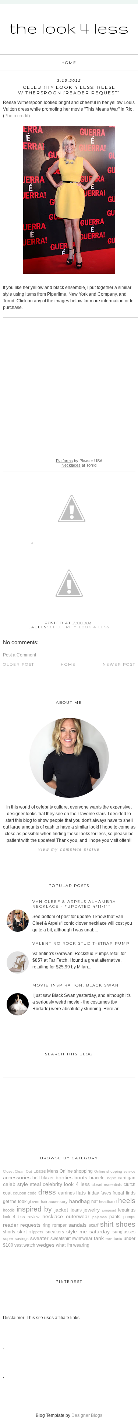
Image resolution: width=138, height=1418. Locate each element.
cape (111, 1178)
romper (59, 1225)
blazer (47, 1177)
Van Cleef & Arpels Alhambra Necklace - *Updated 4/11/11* (74, 904)
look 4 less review (21, 1216)
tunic (118, 1238)
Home (69, 62)
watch (29, 1245)
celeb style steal (22, 1184)
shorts (9, 1231)
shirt (106, 1224)
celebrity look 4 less (80, 627)
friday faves (99, 1193)
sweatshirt (60, 1238)
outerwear (77, 1216)
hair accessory (54, 1201)
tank (99, 1238)
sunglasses (124, 1231)
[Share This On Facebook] (32, 544)
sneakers (55, 1231)
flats (81, 1193)
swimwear (82, 1238)
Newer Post (119, 664)
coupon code (24, 1193)
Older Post (18, 664)
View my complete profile (69, 849)
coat (7, 1193)
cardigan (126, 1177)
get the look (14, 1201)
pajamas (99, 1217)
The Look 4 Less (69, 28)
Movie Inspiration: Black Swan (75, 985)
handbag (79, 1201)
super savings (16, 1238)
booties (64, 1177)
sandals (77, 1225)
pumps (129, 1216)
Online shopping (76, 1171)
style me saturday (88, 1231)
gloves (33, 1201)
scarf (93, 1225)
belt (36, 1177)
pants (114, 1216)
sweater (39, 1238)
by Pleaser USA (79, 460)
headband (108, 1201)
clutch (129, 1184)
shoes (125, 1224)
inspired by (34, 1209)
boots (80, 1177)
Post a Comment (19, 655)
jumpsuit (109, 1210)
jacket (61, 1210)
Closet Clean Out (17, 1171)
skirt (22, 1231)
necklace (52, 1216)
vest (18, 1245)
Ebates (39, 1171)
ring (46, 1225)
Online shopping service (114, 1171)
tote (109, 1239)
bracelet (97, 1177)
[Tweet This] (72, 544)
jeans (76, 1210)
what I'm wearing (72, 1245)
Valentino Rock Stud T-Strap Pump (81, 943)
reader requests (22, 1225)
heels (126, 1200)
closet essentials (107, 1184)
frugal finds (124, 1193)
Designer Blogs (86, 1415)
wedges (45, 1245)
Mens (52, 1171)
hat (94, 1201)
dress (47, 1192)
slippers (36, 1232)
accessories (17, 1177)
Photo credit (16, 115)
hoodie (9, 1210)
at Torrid (78, 465)
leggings (126, 1210)
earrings (66, 1193)
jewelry (92, 1210)
